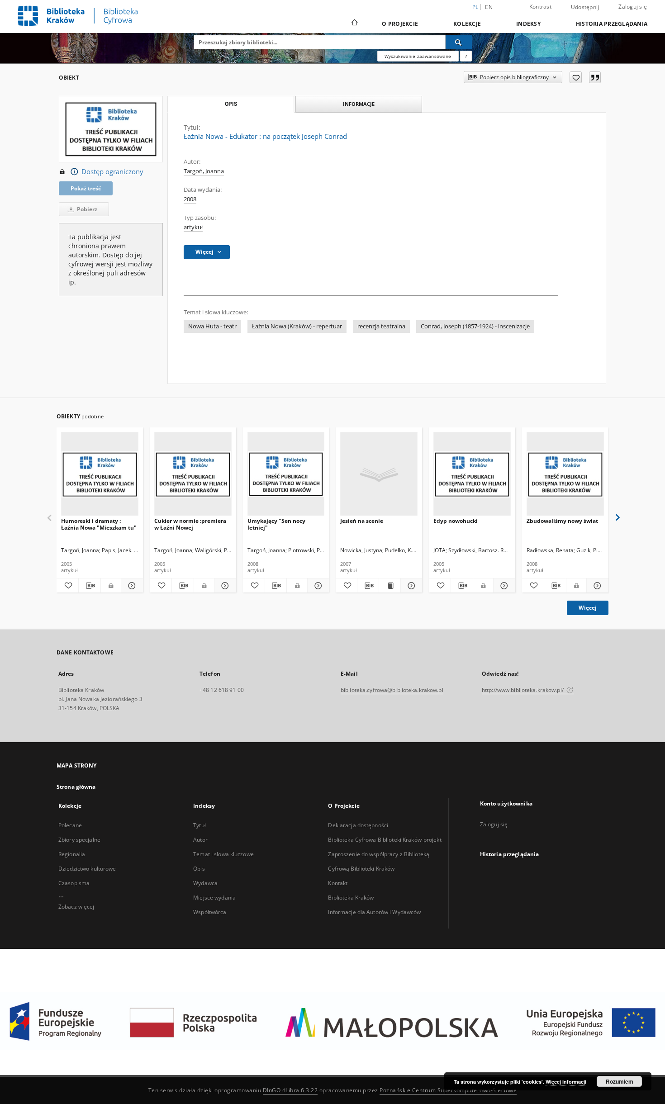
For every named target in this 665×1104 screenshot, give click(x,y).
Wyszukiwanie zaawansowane (418, 56)
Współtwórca (209, 912)
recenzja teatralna (381, 326)
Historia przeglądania (611, 24)
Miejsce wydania (214, 897)
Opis (198, 868)
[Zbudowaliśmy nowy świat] (565, 474)
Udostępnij (585, 7)
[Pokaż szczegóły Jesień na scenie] (410, 586)
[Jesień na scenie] (379, 474)
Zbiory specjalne (79, 839)
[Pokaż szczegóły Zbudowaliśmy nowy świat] (596, 586)
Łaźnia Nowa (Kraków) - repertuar (297, 326)
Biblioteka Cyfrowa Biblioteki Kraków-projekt (384, 839)
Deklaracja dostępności (358, 825)
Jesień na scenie (361, 521)
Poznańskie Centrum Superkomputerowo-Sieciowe (448, 1090)
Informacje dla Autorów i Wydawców (374, 912)
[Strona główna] (354, 23)
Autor (200, 839)
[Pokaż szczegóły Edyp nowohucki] (503, 586)
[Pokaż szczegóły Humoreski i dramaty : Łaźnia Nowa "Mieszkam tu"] (131, 586)
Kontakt (337, 883)
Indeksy (528, 24)
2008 (190, 199)
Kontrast (540, 6)
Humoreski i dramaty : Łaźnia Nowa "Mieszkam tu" (99, 524)
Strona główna (76, 787)
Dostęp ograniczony (112, 171)
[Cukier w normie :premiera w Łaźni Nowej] (193, 474)
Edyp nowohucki (455, 521)
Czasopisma (74, 883)
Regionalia (71, 854)
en (489, 7)
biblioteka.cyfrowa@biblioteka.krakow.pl (392, 690)
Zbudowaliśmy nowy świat (562, 521)
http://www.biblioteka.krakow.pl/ (523, 690)
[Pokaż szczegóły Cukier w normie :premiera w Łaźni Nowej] (224, 586)
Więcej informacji (566, 1081)
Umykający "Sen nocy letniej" (276, 524)
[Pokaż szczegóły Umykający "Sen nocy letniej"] (317, 586)
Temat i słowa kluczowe (223, 854)
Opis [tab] (231, 104)
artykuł (193, 227)
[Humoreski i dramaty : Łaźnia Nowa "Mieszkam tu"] (100, 474)
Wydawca (205, 883)
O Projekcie (400, 24)
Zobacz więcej (76, 906)
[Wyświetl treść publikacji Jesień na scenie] (389, 586)
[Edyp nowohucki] (472, 474)
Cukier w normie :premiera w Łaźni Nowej (190, 524)
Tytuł (199, 825)
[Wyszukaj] (459, 42)
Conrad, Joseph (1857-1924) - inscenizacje (475, 326)
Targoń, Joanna (204, 171)
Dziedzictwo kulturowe (87, 868)
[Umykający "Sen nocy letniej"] (286, 474)
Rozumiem (619, 1081)
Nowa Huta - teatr (212, 326)
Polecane (70, 825)
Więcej (588, 607)
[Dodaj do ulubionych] (576, 77)
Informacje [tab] (359, 103)
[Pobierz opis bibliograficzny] (89, 586)
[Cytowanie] (595, 77)
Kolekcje (467, 24)
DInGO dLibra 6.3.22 (290, 1090)
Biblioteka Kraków (351, 897)
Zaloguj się (632, 6)
